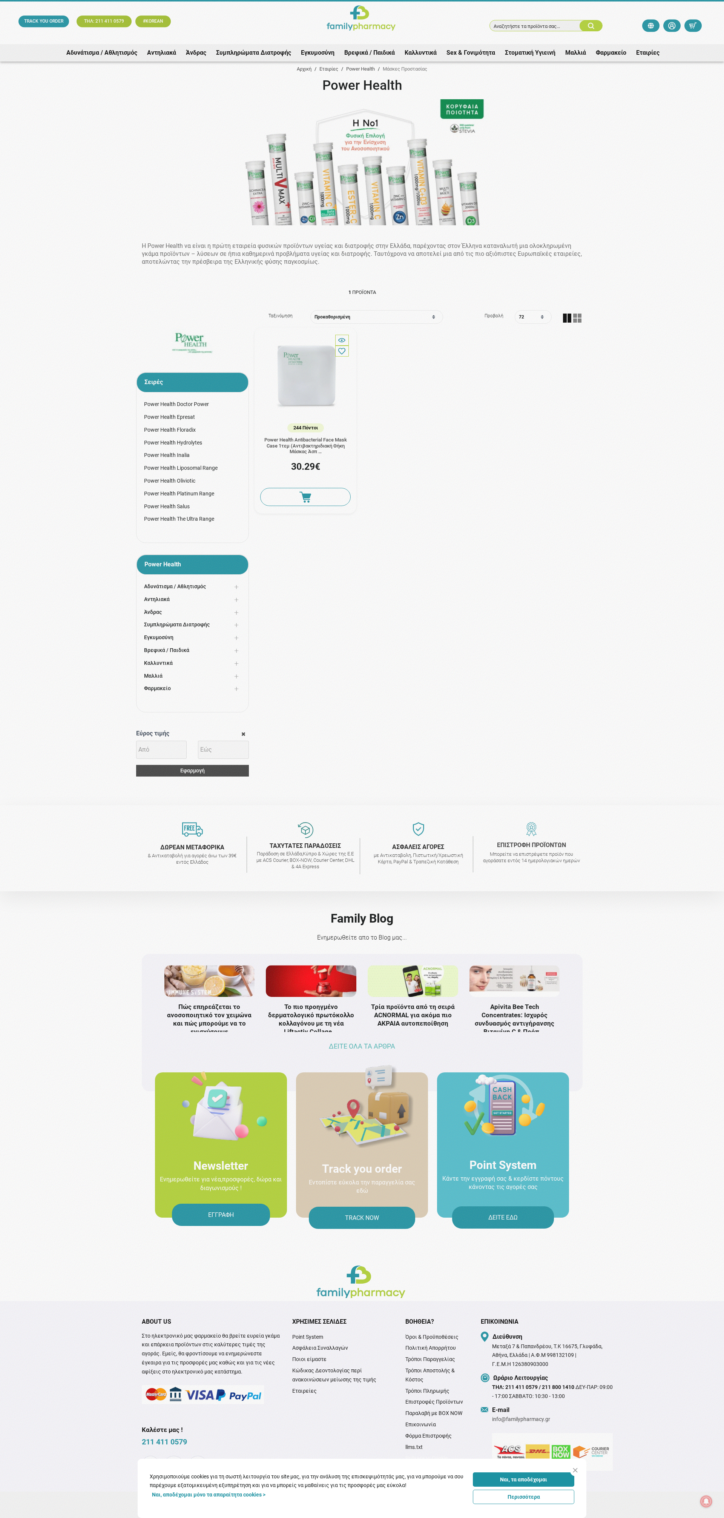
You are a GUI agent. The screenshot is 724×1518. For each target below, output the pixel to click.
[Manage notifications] (706, 1501)
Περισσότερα (524, 1497)
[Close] (575, 1470)
